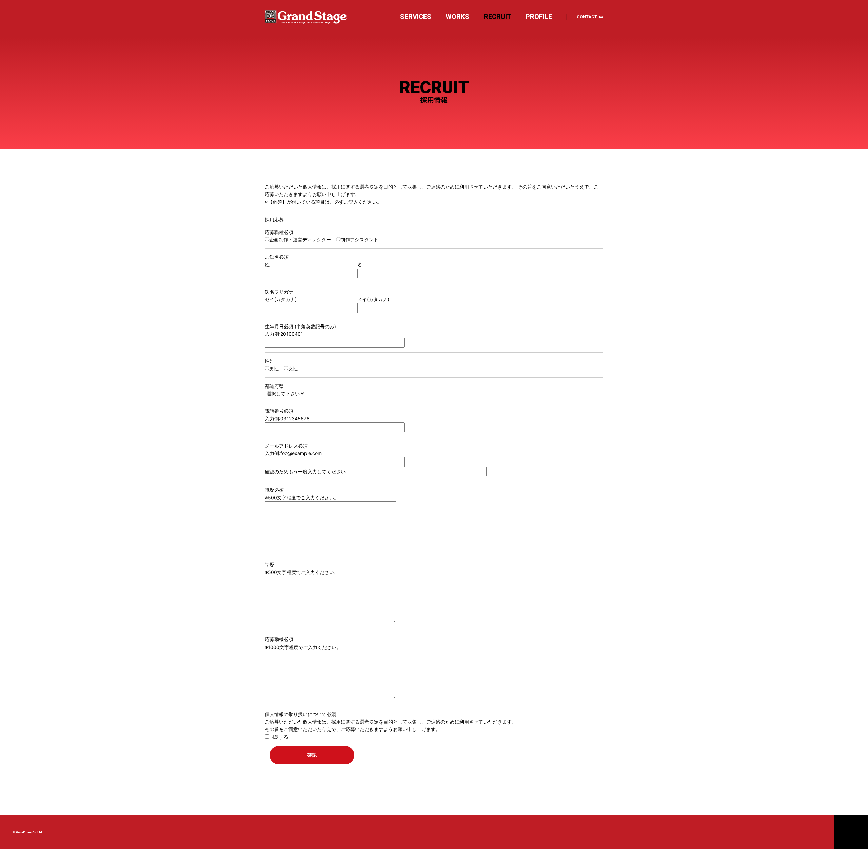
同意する (278, 737)
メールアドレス (286, 446)
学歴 (269, 565)
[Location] (811, 832)
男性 (274, 368)
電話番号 (279, 411)
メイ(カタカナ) (373, 299)
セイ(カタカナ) (281, 299)
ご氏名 (277, 257)
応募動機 (279, 639)
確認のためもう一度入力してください (305, 471)
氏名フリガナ (279, 292)
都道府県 (274, 386)
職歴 (274, 490)
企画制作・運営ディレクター (300, 239)
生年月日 (279, 326)
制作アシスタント (359, 239)
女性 (293, 368)
